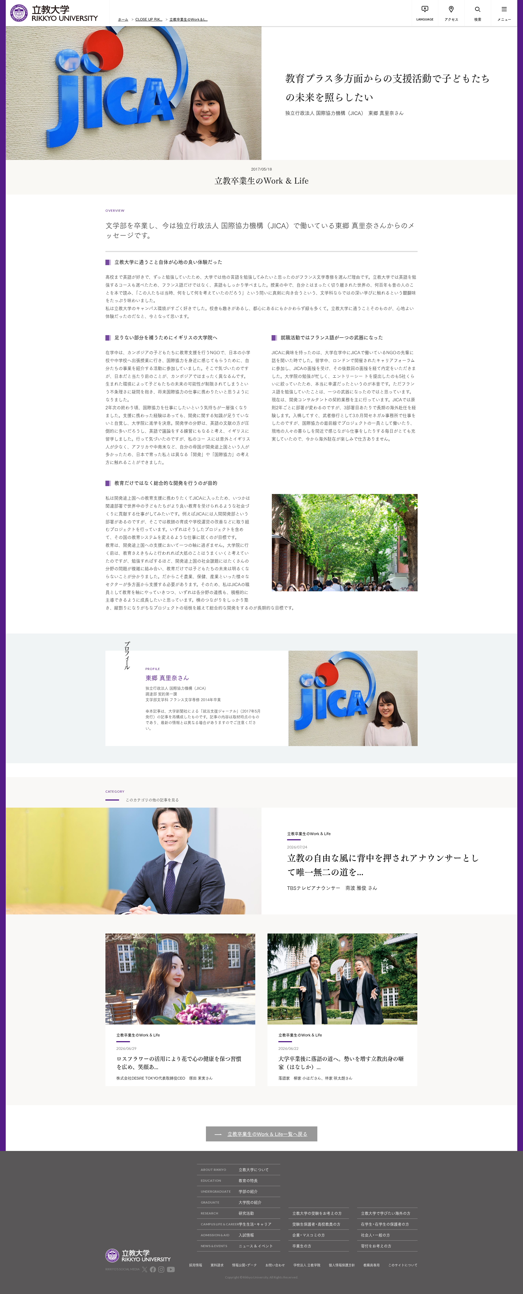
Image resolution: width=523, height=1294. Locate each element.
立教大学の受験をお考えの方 (317, 1213)
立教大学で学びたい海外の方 (386, 1213)
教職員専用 (371, 1265)
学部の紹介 (248, 1191)
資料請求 (217, 1265)
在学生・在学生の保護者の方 (385, 1224)
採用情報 (195, 1265)
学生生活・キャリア (255, 1224)
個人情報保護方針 (342, 1265)
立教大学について (254, 1169)
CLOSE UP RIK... (148, 19)
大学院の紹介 (250, 1202)
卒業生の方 (301, 1245)
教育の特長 (248, 1180)
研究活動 (246, 1213)
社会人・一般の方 (375, 1235)
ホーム (123, 19)
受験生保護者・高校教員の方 (316, 1224)
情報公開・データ (244, 1265)
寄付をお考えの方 (376, 1245)
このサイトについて (403, 1265)
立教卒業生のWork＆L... (188, 19)
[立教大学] (57, 13)
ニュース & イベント (256, 1245)
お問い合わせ (275, 1265)
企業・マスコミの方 (308, 1235)
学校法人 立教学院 (306, 1265)
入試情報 (246, 1235)
